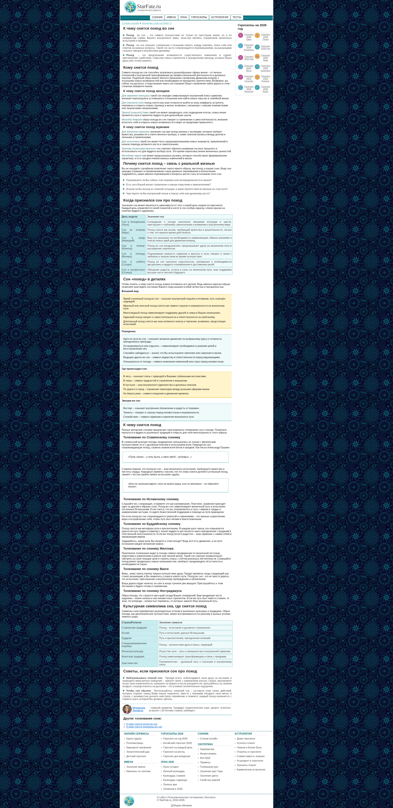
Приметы (205, 762)
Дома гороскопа (246, 738)
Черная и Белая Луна (249, 747)
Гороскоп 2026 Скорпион (265, 68)
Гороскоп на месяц (174, 751)
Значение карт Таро (211, 771)
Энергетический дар (137, 751)
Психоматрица (134, 743)
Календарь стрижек (174, 775)
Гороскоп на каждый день (177, 747)
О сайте (161, 797)
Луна (183, 17)
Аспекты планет (246, 743)
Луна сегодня (171, 767)
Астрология (219, 17)
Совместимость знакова (251, 756)
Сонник (157, 17)
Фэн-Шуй (205, 758)
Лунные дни (170, 784)
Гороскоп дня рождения (176, 756)
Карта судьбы (134, 738)
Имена (171, 17)
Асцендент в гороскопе (250, 760)
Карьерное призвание (138, 747)
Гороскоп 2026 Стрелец (248, 78)
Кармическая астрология (251, 769)
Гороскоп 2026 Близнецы (249, 47)
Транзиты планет (246, 765)
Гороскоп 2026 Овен (248, 36)
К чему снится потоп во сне (141, 724)
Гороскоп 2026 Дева (265, 57)
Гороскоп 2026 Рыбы (265, 89)
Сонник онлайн (130, 23)
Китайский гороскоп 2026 (177, 743)
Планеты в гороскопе (249, 751)
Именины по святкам (138, 771)
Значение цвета (209, 775)
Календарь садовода (175, 780)
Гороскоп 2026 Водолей (248, 89)
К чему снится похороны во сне (144, 726)
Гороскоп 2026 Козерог (265, 78)
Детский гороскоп (136, 756)
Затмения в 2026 (173, 789)
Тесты (237, 17)
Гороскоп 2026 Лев (248, 57)
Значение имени (135, 767)
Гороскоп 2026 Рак (265, 47)
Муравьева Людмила (138, 709)
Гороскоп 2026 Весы (248, 68)
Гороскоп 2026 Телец (265, 36)
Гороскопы (199, 17)
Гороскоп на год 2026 (175, 738)
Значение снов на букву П (156, 23)
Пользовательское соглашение (185, 797)
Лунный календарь (174, 771)
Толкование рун (209, 767)
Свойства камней (210, 780)
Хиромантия (207, 749)
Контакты (210, 797)
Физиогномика (208, 753)
